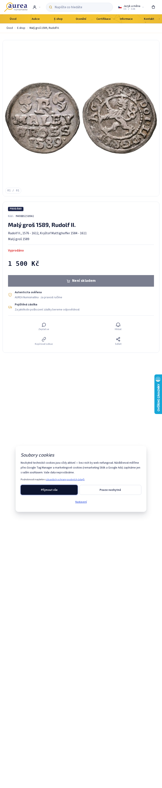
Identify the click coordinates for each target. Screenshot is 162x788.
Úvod (10, 28)
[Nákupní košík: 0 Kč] (153, 7)
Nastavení (81, 502)
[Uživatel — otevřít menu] (36, 7)
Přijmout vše (49, 490)
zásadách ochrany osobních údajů (65, 479)
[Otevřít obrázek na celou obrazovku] (81, 118)
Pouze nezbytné (110, 490)
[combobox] (82, 7)
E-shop (21, 28)
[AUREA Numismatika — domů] (15, 7)
